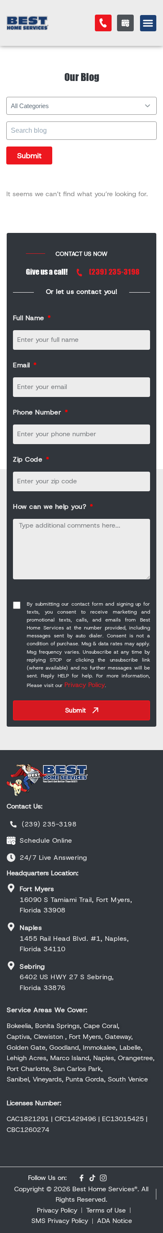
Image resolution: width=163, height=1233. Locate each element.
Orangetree (135, 1058)
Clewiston (48, 1036)
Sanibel (18, 1079)
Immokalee (99, 1047)
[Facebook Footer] (81, 1178)
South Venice (128, 1079)
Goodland (64, 1047)
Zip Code (29, 459)
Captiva (18, 1036)
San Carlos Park (77, 1068)
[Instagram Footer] (103, 1178)
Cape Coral (101, 1025)
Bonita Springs (57, 1025)
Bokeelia (19, 1025)
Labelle (130, 1047)
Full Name (29, 317)
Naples (103, 1058)
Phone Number (38, 412)
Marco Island (69, 1058)
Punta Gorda (85, 1079)
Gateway (118, 1036)
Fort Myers (85, 1036)
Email (22, 365)
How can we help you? (51, 506)
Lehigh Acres (26, 1058)
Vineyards (47, 1079)
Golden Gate (26, 1047)
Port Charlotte (28, 1068)
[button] (148, 23)
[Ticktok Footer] (92, 1178)
